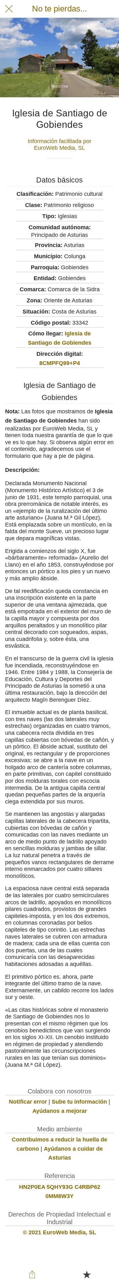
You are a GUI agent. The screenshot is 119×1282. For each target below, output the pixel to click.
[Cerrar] (9, 9)
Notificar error (28, 1102)
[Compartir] (32, 1274)
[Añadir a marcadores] (86, 1274)
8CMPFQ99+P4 (59, 363)
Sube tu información (79, 1102)
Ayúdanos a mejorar (59, 1111)
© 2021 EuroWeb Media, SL (59, 1232)
